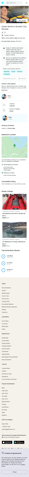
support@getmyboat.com (8, 429)
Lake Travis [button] (5, 398)
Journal (4, 364)
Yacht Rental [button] (5, 351)
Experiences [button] (5, 333)
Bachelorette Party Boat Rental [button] (9, 357)
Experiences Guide (7, 373)
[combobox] (14, 2)
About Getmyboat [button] (6, 287)
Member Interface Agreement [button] (9, 306)
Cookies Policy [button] (6, 301)
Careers (4, 290)
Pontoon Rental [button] (6, 348)
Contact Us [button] (4, 312)
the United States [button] (6, 41)
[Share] (2, 32)
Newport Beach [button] (6, 401)
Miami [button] (3, 388)
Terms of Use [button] (19, 459)
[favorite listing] (5, 32)
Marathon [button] (4, 415)
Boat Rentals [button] (5, 338)
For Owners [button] (5, 323)
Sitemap (4, 309)
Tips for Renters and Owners (9, 379)
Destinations (5, 376)
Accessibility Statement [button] (8, 304)
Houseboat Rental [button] (6, 346)
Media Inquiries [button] (6, 293)
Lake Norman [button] (5, 407)
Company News (6, 368)
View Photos (22, 20)
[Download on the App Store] (7, 442)
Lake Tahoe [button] (5, 393)
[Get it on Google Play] (19, 442)
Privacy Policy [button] (5, 298)
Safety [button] (3, 329)
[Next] (25, 202)
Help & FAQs (5, 424)
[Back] (4, 202)
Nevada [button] (13, 41)
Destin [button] (3, 412)
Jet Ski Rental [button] (5, 340)
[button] (14, 256)
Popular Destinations (8, 384)
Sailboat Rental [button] (5, 354)
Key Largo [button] (4, 409)
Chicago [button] (4, 404)
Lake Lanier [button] (5, 390)
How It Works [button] (5, 321)
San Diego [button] (4, 396)
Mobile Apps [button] (5, 326)
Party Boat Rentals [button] (6, 359)
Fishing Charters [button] (6, 343)
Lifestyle (4, 371)
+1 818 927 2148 (6, 426)
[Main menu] (26, 3)
